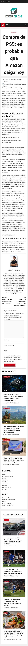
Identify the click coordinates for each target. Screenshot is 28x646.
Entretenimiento (6, 487)
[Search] (25, 24)
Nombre (6, 340)
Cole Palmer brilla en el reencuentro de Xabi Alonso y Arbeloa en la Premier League (13, 571)
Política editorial (6, 503)
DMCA (4, 501)
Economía (5, 480)
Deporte (4, 485)
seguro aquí (9, 142)
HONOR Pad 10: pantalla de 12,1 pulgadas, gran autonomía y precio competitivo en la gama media (14, 460)
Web (5, 350)
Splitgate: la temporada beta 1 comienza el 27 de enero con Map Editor (20, 301)
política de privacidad (8, 505)
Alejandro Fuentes (8, 79)
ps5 (14, 235)
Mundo (4, 478)
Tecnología (14, 32)
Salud (5, 613)
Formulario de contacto (8, 499)
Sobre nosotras (6, 497)
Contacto (4, 489)
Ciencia (4, 482)
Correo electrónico (9, 345)
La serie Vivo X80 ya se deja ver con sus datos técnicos (7, 300)
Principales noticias (7, 476)
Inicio (3, 474)
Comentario (7, 319)
